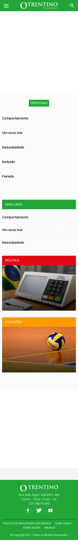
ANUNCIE (49, 527)
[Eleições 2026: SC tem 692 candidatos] (39, 288)
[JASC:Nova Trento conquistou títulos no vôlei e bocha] (39, 349)
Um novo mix (12, 133)
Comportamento (15, 118)
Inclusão (8, 162)
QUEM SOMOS (63, 523)
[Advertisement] (39, 52)
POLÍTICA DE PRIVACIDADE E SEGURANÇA (27, 523)
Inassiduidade (13, 147)
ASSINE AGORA (31, 527)
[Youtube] (50, 511)
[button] (72, 5)
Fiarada (8, 176)
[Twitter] (39, 511)
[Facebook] (28, 511)
